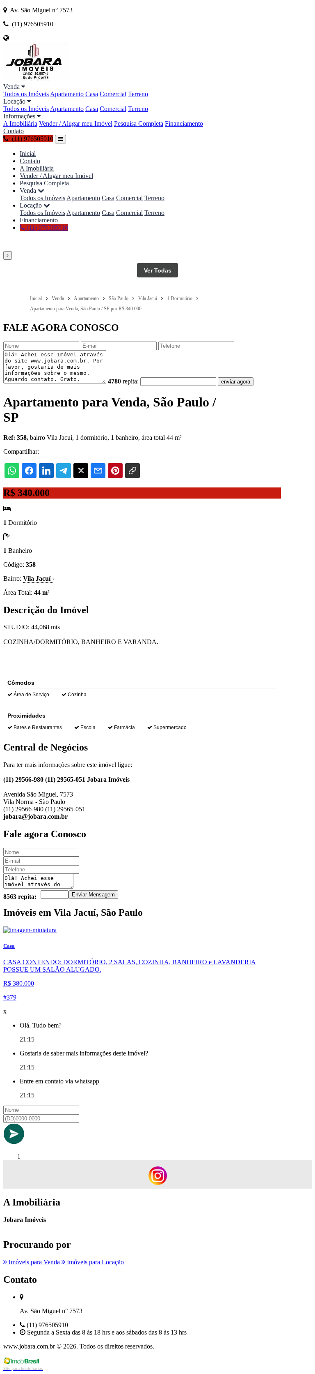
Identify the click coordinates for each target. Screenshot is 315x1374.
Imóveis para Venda (33, 1262)
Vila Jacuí (38, 578)
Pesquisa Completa (138, 123)
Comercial (113, 93)
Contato (13, 130)
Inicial (28, 153)
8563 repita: (20, 896)
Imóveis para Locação (94, 1262)
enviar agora (235, 382)
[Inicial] (36, 79)
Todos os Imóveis (26, 93)
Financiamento (184, 123)
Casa (91, 93)
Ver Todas (157, 270)
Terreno (138, 93)
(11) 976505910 (46, 227)
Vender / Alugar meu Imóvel (75, 123)
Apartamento (67, 93)
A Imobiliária (20, 123)
